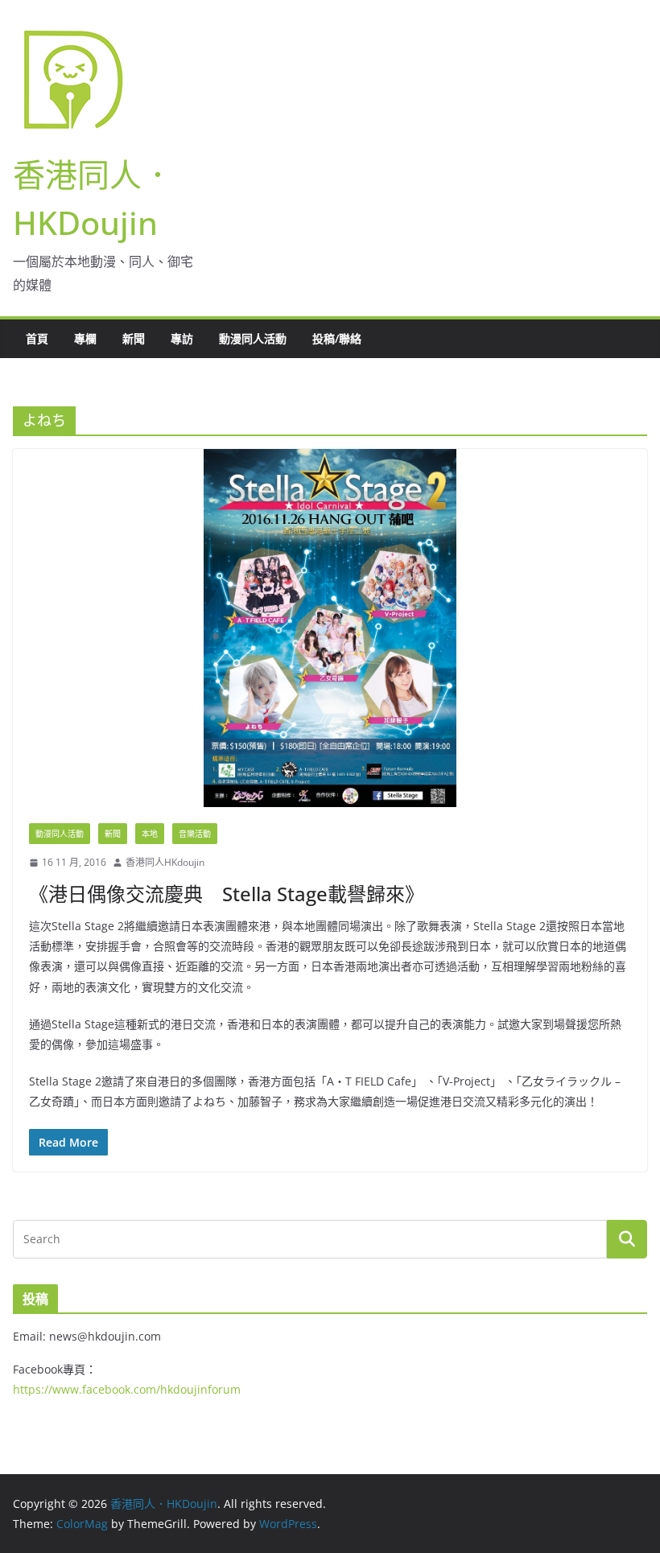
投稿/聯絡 (336, 338)
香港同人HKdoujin (165, 862)
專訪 (182, 338)
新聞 (133, 338)
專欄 (85, 338)
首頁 (37, 338)
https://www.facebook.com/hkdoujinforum (127, 1389)
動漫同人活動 (253, 338)
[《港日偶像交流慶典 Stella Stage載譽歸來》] (330, 628)
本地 (150, 833)
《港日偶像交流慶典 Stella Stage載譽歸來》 (226, 893)
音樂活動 (195, 833)
